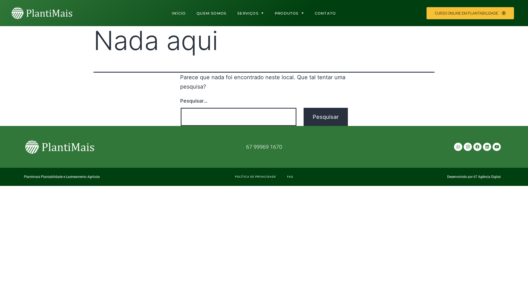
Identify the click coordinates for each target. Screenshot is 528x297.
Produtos (287, 13)
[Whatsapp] (458, 147)
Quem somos (211, 13)
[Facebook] (477, 147)
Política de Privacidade (255, 176)
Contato (325, 13)
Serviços (247, 13)
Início (179, 13)
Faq (290, 176)
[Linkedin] (487, 147)
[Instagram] (468, 147)
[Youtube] (497, 147)
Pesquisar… (194, 101)
